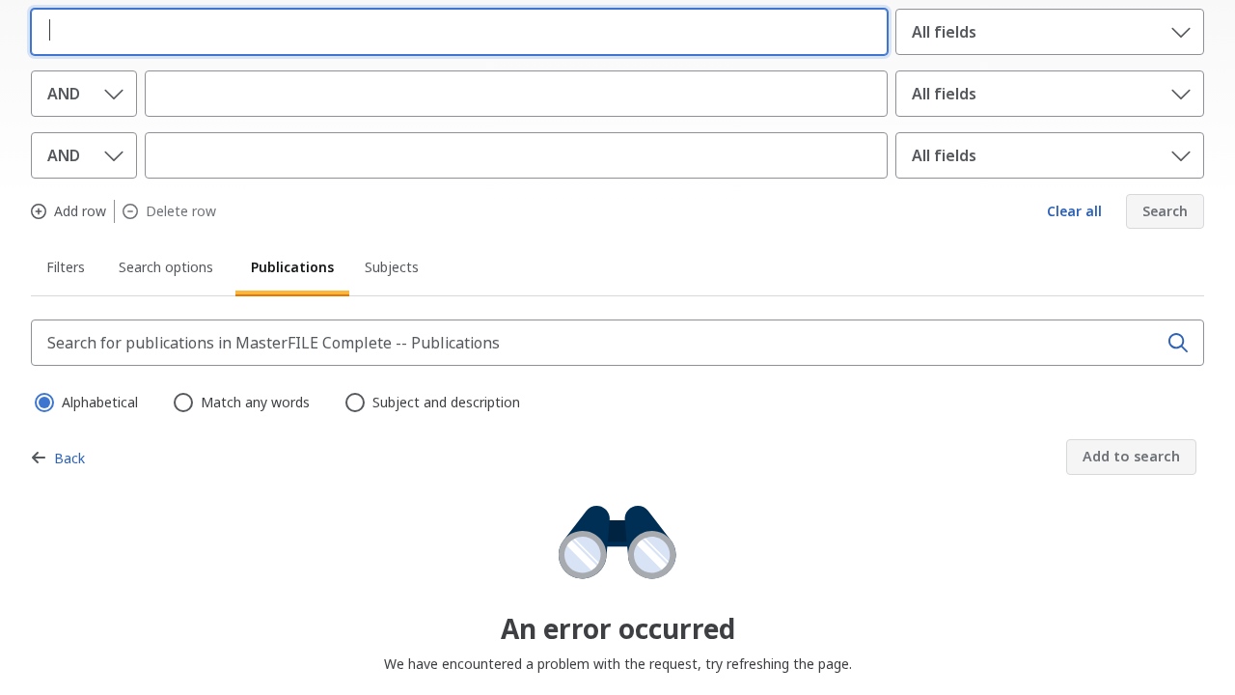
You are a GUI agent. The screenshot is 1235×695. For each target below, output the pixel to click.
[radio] (42, 400)
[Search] (1178, 342)
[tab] (67, 270)
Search (1165, 211)
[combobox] (455, 30)
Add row (80, 211)
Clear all (1074, 211)
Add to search (1131, 456)
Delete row (181, 211)
